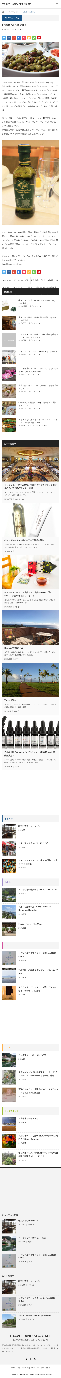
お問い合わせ (45, 1367)
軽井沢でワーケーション (29, 826)
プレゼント (18, 607)
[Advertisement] (23, 794)
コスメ (17, 551)
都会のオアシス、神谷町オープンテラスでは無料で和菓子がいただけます (38, 1154)
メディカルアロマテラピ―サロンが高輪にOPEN (37, 954)
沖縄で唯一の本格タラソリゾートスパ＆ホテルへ (38, 972)
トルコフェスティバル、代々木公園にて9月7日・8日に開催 (38, 862)
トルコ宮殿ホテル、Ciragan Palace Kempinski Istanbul (34, 908)
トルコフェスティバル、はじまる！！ (35, 843)
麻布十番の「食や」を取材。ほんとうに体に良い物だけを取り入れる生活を (44, 281)
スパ (16, 499)
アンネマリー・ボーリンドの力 (32, 1055)
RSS (34, 1359)
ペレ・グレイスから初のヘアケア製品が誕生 (24, 540)
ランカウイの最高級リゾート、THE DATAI (37, 889)
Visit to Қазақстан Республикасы (34, 1315)
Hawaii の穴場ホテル (13, 648)
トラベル (30, 425)
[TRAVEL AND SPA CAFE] (16, 4)
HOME (13, 1367)
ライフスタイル (17, 29)
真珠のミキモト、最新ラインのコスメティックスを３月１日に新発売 (38, 1091)
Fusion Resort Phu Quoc (30, 924)
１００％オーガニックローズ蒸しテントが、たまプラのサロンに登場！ (16, 281)
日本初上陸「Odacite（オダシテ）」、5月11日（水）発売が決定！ (29, 754)
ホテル (21, 499)
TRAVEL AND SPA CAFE (30, 1336)
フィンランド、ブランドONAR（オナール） (38, 351)
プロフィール (35, 1367)
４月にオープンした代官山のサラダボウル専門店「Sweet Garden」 (38, 1137)
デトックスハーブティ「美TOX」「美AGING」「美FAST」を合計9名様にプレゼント (27, 594)
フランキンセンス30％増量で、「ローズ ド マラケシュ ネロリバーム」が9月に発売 (37, 1074)
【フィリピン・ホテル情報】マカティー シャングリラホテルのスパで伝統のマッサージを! (30, 486)
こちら (53, 118)
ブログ (16, 711)
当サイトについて (23, 1367)
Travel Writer (10, 700)
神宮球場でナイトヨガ (28, 1118)
